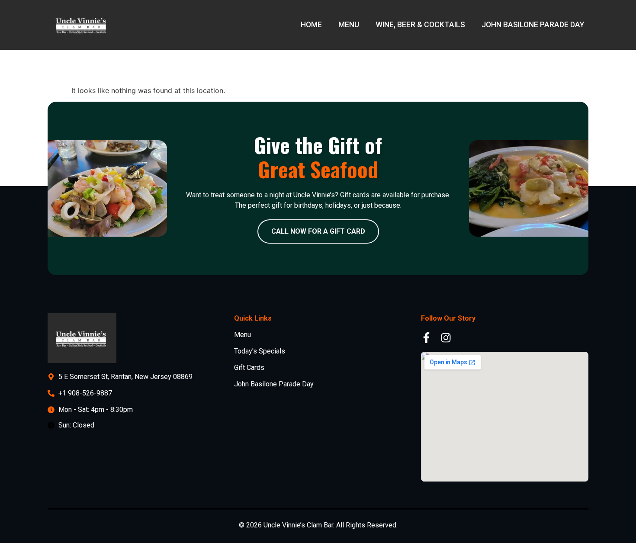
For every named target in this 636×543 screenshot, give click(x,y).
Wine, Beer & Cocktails (420, 24)
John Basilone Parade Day (533, 24)
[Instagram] (445, 337)
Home (311, 24)
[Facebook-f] (426, 337)
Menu (348, 24)
